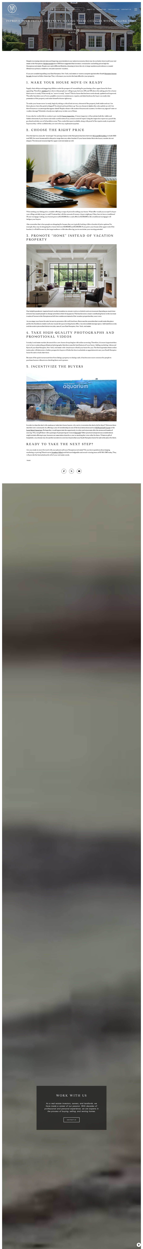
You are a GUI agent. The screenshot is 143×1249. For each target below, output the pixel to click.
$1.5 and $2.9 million (100, 136)
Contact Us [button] (71, 1120)
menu (135, 9)
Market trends (48, 63)
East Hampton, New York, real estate (49, 348)
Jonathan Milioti (57, 452)
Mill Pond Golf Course (102, 428)
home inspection (68, 116)
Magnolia (77, 433)
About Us (91, 9)
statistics (45, 91)
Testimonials (113, 9)
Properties (101, 9)
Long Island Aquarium (34, 430)
